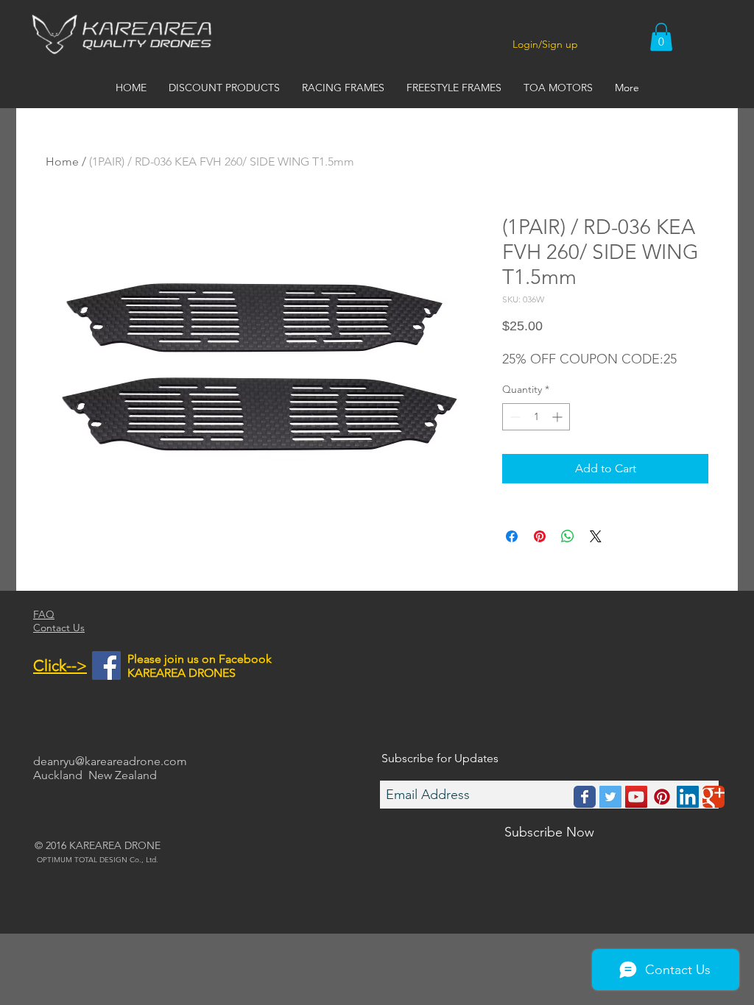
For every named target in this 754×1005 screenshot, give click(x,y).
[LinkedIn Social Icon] (688, 797)
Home (62, 161)
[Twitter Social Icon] (610, 797)
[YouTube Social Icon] (636, 797)
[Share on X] (596, 536)
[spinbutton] (536, 417)
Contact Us (59, 627)
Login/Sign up (545, 44)
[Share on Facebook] (512, 536)
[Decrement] (513, 417)
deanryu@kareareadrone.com (110, 761)
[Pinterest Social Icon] (662, 797)
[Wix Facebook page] (585, 797)
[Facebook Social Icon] (106, 665)
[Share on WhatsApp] (568, 536)
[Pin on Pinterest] (540, 536)
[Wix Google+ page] (713, 797)
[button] (661, 37)
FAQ (43, 614)
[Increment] (558, 417)
